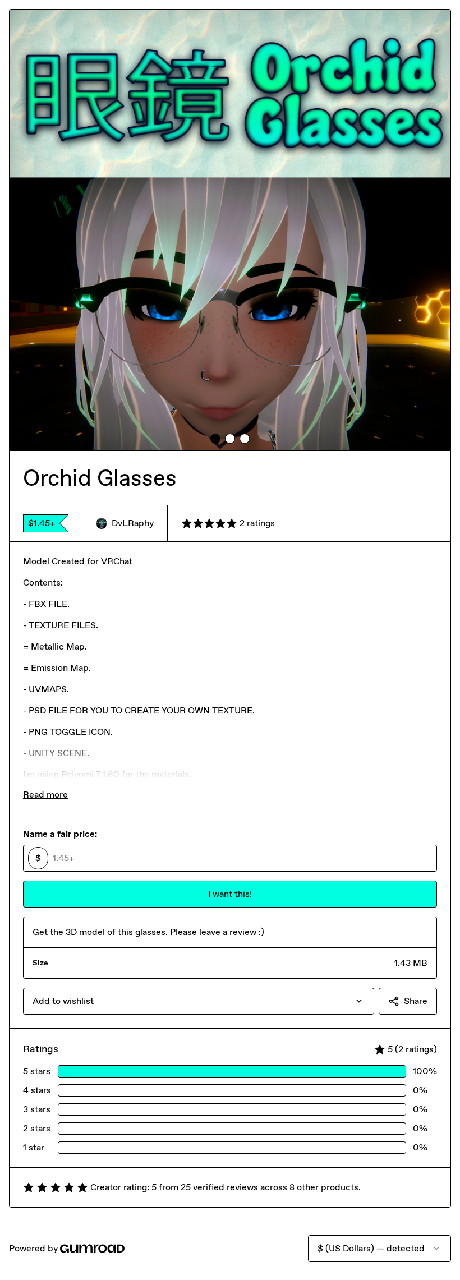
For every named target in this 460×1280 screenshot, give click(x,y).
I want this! (230, 893)
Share (415, 1001)
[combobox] (198, 1001)
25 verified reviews (219, 1187)
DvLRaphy (133, 523)
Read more (45, 794)
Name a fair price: (60, 833)
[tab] (215, 439)
